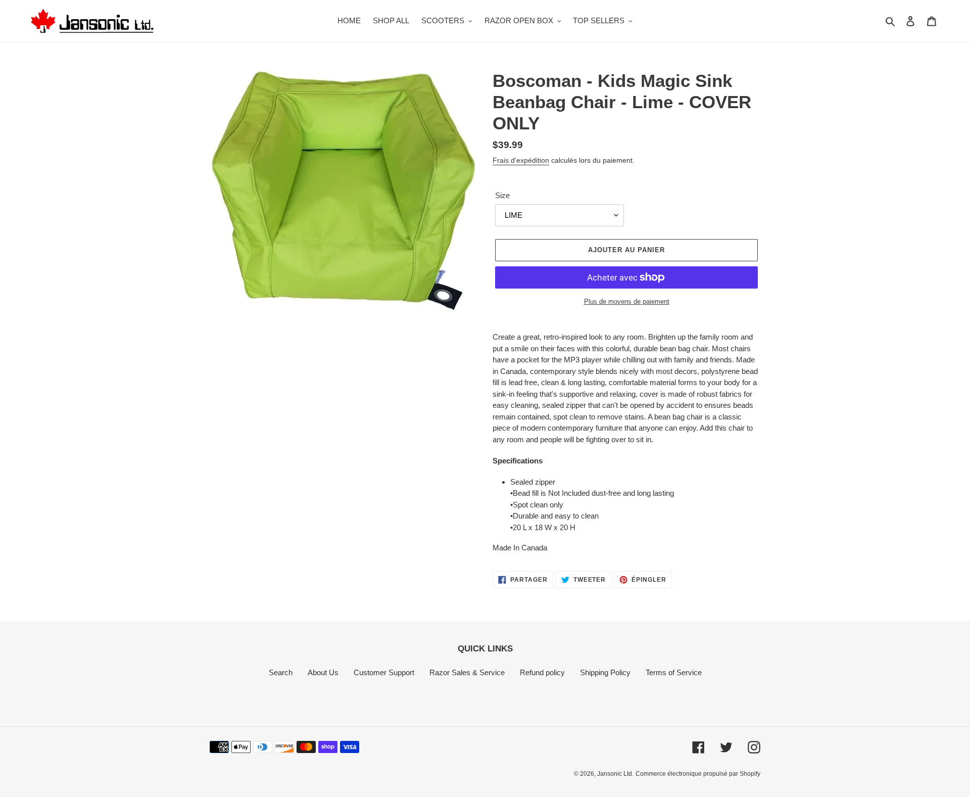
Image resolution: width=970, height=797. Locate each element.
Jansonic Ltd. (615, 773)
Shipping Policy (605, 672)
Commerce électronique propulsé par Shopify (698, 773)
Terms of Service (674, 672)
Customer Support (384, 672)
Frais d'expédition (521, 160)
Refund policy (542, 672)
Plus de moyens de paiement (626, 301)
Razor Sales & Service (467, 672)
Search (281, 672)
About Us (323, 672)
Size (502, 195)
